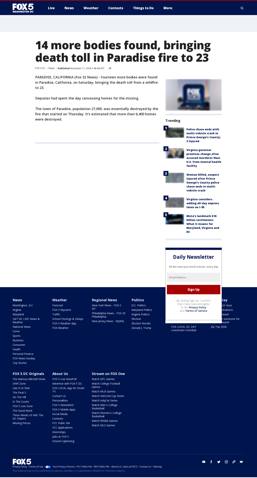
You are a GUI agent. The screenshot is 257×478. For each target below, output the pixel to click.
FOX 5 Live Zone (23, 406)
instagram (226, 462)
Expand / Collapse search (242, 8)
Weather (59, 300)
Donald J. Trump (141, 328)
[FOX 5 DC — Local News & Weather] (25, 8)
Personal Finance (23, 354)
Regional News (104, 300)
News (51, 68)
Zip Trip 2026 (219, 327)
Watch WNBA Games (105, 421)
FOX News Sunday (24, 358)
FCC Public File (61, 423)
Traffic (56, 314)
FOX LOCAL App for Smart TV (68, 389)
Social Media (60, 414)
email (241, 462)
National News (22, 327)
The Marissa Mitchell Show (29, 379)
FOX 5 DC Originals (28, 373)
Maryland (18, 314)
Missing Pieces (21, 423)
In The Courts (21, 401)
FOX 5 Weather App (64, 323)
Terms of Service (196, 311)
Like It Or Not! (21, 388)
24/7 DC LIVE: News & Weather (26, 320)
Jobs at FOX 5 (60, 436)
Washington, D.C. (23, 305)
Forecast (57, 305)
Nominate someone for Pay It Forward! (225, 320)
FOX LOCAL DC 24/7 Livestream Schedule (183, 328)
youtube (204, 462)
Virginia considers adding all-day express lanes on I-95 (202, 203)
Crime (16, 331)
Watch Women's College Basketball (107, 414)
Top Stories (20, 363)
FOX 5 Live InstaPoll (64, 379)
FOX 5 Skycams (61, 310)
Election (136, 319)
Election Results (141, 323)
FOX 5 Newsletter (63, 405)
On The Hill (19, 397)
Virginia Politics (141, 314)
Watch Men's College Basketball (104, 406)
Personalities (60, 400)
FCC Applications (62, 427)
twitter (219, 462)
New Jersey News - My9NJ (108, 321)
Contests (57, 418)
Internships (59, 432)
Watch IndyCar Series (105, 400)
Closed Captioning (63, 441)
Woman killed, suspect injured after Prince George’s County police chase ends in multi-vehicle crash (202, 182)
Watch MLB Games (104, 391)
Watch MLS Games (103, 425)
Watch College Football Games (106, 385)
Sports (17, 336)
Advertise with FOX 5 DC (67, 383)
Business (18, 340)
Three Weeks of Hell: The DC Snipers (28, 416)
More (167, 8)
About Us (60, 373)
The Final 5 (19, 392)
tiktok (234, 462)
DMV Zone (19, 383)
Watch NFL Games (103, 379)
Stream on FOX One (108, 373)
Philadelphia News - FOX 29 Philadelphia (108, 314)
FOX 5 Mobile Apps (63, 409)
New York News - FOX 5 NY (106, 306)
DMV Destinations (222, 310)
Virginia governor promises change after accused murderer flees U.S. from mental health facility (203, 158)
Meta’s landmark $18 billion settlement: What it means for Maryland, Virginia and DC (202, 224)
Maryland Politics (142, 310)
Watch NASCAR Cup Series (108, 396)
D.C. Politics (139, 305)
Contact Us (59, 396)
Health (17, 349)
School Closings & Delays (67, 319)
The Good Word (22, 410)
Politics (138, 300)
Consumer (19, 345)
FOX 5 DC (40, 68)
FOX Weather (60, 328)
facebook (211, 462)
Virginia (17, 310)
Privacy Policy (197, 307)
